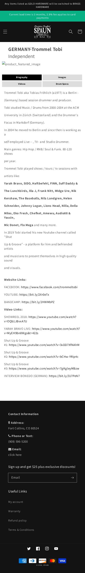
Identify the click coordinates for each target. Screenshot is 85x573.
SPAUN (46, 565)
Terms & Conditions (21, 530)
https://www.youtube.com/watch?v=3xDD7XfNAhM (44, 345)
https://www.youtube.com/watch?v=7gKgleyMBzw (44, 368)
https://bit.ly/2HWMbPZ (38, 302)
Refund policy (17, 520)
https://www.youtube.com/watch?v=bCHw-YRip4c (43, 357)
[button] (5, 31)
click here (15, 455)
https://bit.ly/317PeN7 (64, 376)
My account (15, 502)
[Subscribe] (72, 477)
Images (62, 77)
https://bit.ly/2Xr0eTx (34, 294)
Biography (21, 77)
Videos (22, 83)
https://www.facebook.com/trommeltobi (49, 287)
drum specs (62, 83)
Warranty (14, 511)
